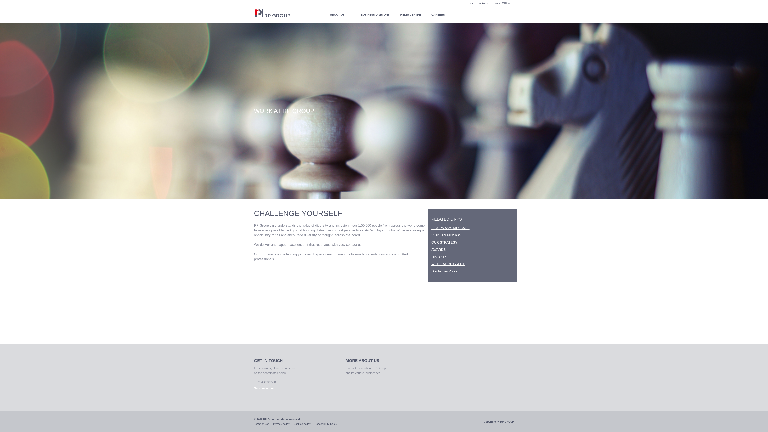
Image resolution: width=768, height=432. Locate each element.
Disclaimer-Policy (444, 271)
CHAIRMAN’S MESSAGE (450, 228)
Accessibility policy (326, 423)
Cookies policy (302, 423)
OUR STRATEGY (444, 242)
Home (470, 3)
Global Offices (502, 3)
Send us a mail (264, 388)
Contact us (483, 3)
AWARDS (438, 250)
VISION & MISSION (446, 235)
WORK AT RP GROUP (448, 264)
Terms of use (261, 423)
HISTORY (438, 257)
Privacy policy (281, 423)
